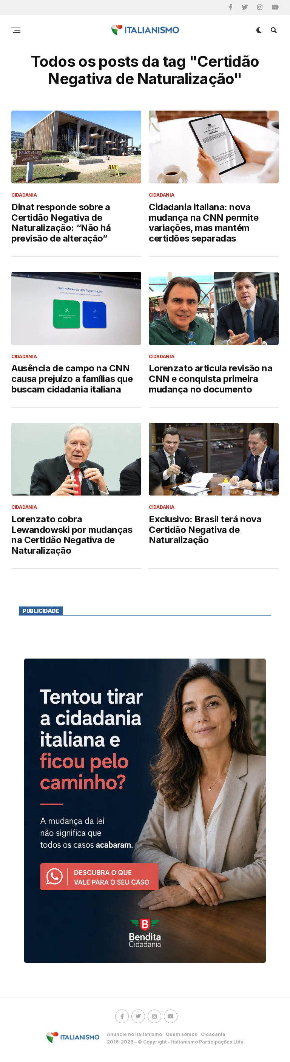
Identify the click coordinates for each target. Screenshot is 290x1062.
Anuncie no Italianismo (134, 1034)
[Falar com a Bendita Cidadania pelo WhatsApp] (145, 811)
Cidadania (213, 1034)
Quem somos (181, 1034)
